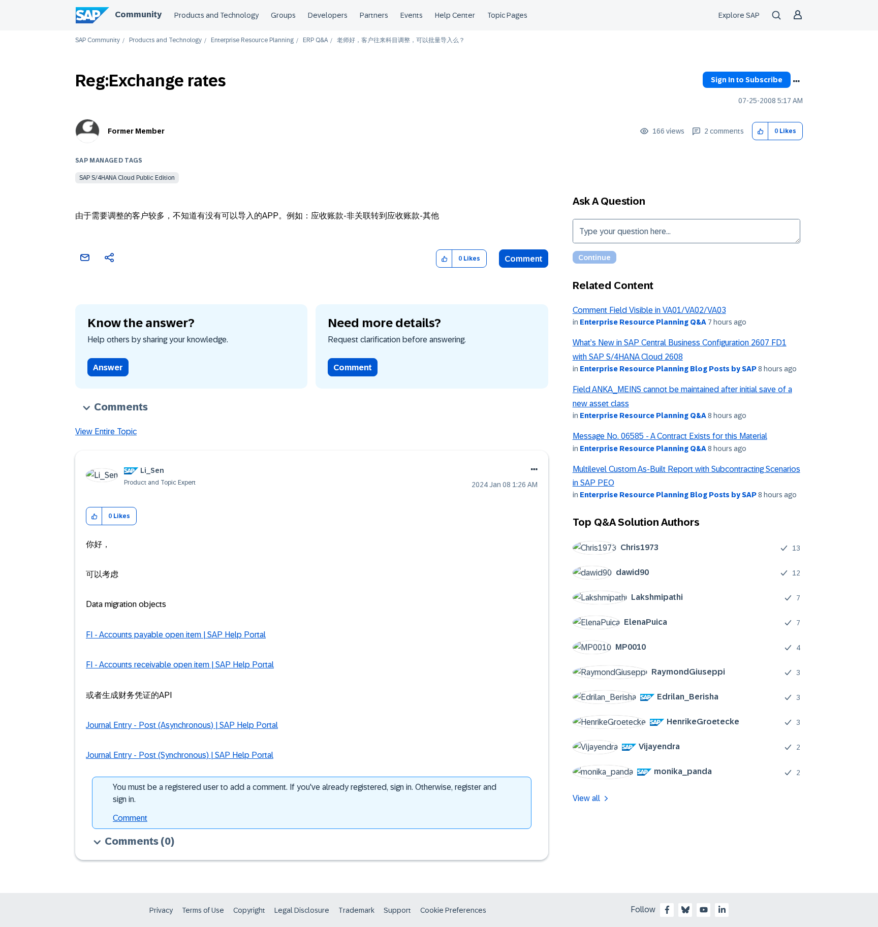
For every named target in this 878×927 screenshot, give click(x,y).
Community (138, 14)
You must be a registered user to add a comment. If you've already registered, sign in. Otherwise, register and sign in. (304, 793)
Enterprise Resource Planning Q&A (643, 322)
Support (397, 910)
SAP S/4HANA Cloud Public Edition (127, 177)
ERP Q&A (315, 40)
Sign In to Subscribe (746, 80)
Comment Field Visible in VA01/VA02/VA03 (649, 310)
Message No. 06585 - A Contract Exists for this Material (670, 436)
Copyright (249, 910)
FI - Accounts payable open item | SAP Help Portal (176, 634)
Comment (524, 258)
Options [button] (796, 81)
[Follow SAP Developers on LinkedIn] (722, 910)
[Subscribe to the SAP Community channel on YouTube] (704, 910)
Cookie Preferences (453, 910)
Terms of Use (203, 910)
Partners (374, 15)
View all (586, 798)
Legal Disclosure (301, 910)
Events (411, 15)
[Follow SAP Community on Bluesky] (685, 910)
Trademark (356, 910)
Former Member (136, 131)
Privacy (161, 910)
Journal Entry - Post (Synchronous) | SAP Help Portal (179, 755)
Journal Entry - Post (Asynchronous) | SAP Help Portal (182, 725)
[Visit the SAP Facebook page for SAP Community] (667, 910)
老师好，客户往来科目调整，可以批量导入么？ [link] (401, 40)
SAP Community (97, 40)
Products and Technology (216, 15)
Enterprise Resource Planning (252, 40)
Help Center (455, 15)
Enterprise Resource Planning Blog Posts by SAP (668, 369)
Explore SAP (739, 15)
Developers (328, 15)
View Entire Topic (106, 431)
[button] (760, 131)
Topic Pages (507, 15)
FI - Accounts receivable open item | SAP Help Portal (180, 664)
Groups (283, 15)
